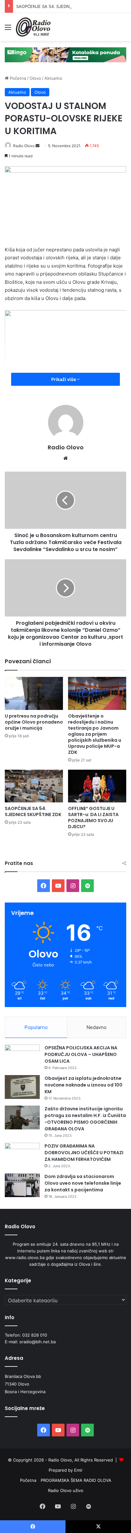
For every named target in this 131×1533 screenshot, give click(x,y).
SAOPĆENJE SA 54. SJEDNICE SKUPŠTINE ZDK (62, 6)
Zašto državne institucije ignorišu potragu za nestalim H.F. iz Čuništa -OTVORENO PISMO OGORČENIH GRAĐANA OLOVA (85, 1119)
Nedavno (96, 1027)
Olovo (35, 78)
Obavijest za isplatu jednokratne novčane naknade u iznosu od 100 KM (83, 1085)
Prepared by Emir (66, 1470)
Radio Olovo (24, 145)
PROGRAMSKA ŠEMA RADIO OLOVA (76, 1480)
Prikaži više (64, 379)
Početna (17, 78)
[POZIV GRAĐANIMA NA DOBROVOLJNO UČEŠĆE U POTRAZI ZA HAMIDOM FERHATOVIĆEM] (22, 1155)
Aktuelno (53, 78)
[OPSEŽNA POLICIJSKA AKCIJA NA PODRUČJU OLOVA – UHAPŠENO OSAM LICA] (22, 1056)
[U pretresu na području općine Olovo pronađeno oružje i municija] (34, 693)
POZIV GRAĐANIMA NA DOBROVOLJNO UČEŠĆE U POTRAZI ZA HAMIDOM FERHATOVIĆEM (84, 1152)
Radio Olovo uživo (65, 1490)
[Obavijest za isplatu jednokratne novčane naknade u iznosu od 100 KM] (22, 1087)
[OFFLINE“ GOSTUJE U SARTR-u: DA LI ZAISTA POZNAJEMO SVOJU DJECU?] (97, 786)
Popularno (36, 1027)
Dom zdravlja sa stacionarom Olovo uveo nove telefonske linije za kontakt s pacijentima (83, 1183)
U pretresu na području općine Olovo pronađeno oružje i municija (34, 722)
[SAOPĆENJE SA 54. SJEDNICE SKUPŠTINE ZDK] (34, 786)
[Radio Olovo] (33, 27)
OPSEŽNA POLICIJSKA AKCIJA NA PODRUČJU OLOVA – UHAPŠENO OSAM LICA (81, 1054)
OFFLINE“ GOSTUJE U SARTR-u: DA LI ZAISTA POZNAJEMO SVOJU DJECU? (93, 817)
